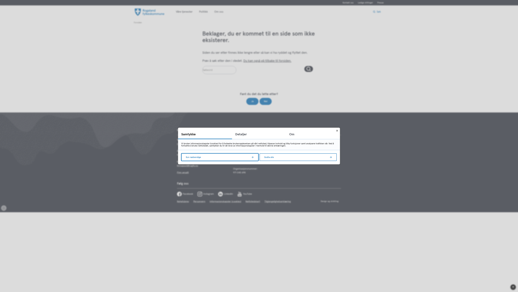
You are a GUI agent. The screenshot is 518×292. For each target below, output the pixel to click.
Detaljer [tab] (241, 134)
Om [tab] (291, 134)
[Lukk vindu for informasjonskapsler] (337, 131)
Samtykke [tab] (188, 134)
